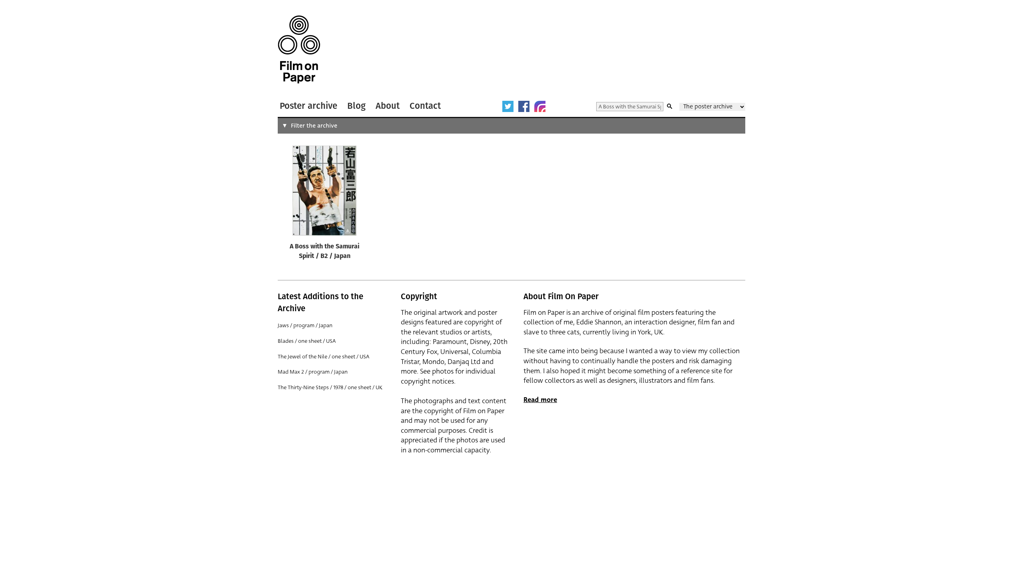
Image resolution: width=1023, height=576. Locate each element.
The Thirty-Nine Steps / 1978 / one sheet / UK (330, 387)
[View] (324, 192)
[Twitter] (507, 106)
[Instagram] (539, 106)
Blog (356, 105)
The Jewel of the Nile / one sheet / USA (323, 356)
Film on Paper (299, 49)
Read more (540, 400)
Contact (425, 105)
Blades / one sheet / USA (307, 341)
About (388, 105)
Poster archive (308, 105)
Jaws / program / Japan (305, 325)
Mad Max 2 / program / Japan (313, 372)
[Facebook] (523, 106)
